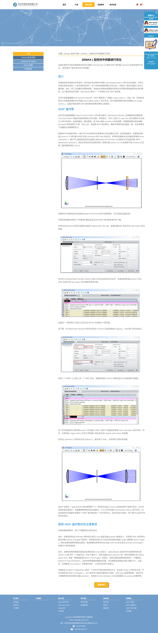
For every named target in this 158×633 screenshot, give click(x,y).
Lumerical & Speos (28, 61)
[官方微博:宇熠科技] (141, 3)
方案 (28, 54)
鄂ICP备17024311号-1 (82, 620)
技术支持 (113, 5)
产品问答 (28, 69)
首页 (64, 5)
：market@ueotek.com (80, 629)
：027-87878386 (80, 626)
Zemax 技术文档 (28, 57)
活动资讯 (101, 5)
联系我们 (101, 585)
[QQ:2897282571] (137, 3)
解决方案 (88, 5)
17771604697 (151, 64)
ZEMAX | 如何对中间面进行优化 (95, 54)
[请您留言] (151, 44)
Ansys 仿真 (28, 65)
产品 (76, 5)
